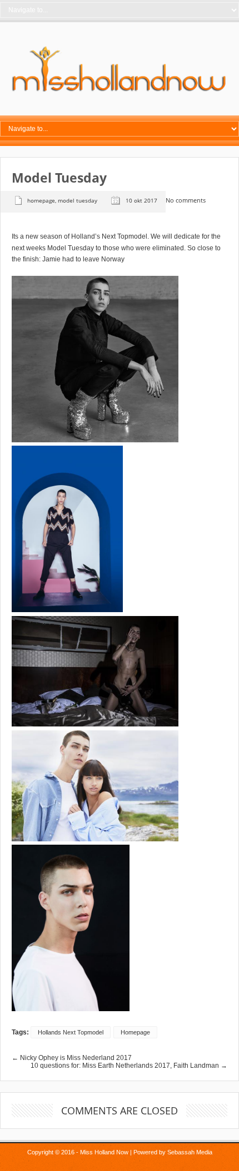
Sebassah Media (189, 1152)
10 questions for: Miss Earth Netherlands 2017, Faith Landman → (129, 1065)
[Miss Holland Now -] (119, 92)
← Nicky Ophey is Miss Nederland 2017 (72, 1058)
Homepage (41, 200)
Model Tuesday (77, 200)
